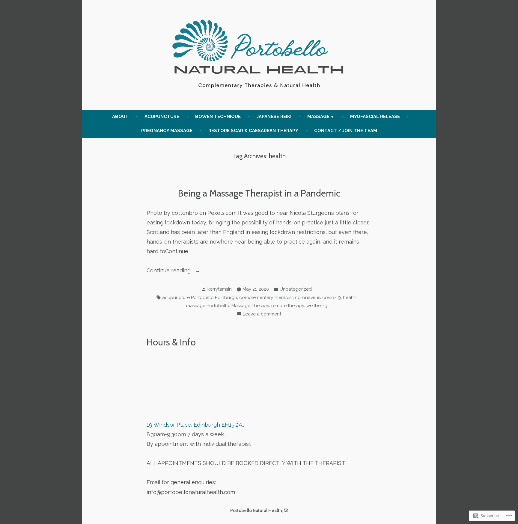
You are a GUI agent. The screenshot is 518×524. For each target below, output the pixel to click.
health (349, 297)
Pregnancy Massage (166, 130)
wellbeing (316, 305)
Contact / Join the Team (345, 130)
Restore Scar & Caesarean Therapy (253, 130)
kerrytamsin (219, 289)
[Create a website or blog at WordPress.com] (286, 510)
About (120, 116)
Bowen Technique (218, 116)
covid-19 (331, 297)
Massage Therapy (250, 305)
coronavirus (307, 297)
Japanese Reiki (274, 116)
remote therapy (287, 305)
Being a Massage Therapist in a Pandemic (259, 193)
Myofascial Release (375, 116)
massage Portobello (207, 305)
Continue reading (169, 271)
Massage (318, 116)
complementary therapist (266, 297)
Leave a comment (262, 314)
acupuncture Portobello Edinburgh (199, 297)
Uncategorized (296, 289)
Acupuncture (161, 116)
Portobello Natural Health (256, 510)
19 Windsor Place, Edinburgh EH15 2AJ (196, 425)
